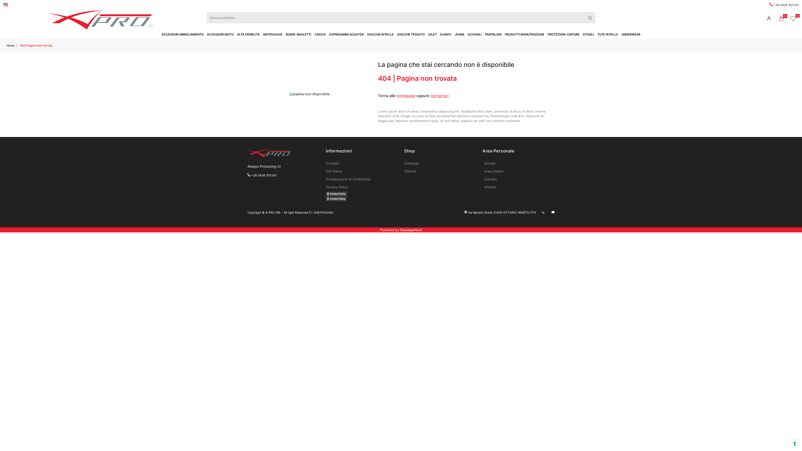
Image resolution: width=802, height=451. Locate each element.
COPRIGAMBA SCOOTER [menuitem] (346, 34)
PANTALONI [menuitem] (493, 34)
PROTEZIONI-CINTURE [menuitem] (564, 34)
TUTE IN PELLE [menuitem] (607, 34)
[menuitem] (5, 4)
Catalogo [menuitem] (411, 163)
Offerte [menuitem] (410, 171)
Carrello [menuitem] (490, 179)
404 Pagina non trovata (36, 45)
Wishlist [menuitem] (490, 187)
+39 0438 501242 (786, 5)
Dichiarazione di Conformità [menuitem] (348, 179)
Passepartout (411, 230)
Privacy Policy (337, 193)
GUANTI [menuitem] (445, 34)
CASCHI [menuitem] (320, 34)
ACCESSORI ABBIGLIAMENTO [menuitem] (183, 34)
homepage (406, 96)
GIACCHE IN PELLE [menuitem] (380, 34)
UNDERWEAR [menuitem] (631, 34)
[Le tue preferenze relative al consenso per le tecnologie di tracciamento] (795, 444)
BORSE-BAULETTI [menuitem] (298, 34)
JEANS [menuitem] (459, 34)
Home (10, 45)
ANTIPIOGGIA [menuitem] (272, 34)
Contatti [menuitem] (332, 163)
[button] (590, 17)
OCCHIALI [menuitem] (475, 34)
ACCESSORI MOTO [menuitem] (220, 34)
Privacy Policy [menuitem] (337, 187)
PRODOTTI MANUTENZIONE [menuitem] (524, 34)
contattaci (439, 96)
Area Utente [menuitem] (493, 171)
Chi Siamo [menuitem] (334, 171)
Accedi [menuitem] (489, 163)
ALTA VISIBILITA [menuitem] (248, 34)
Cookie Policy (337, 198)
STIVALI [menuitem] (588, 34)
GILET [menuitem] (432, 34)
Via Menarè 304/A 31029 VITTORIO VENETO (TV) (502, 212)
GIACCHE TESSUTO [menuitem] (411, 34)
